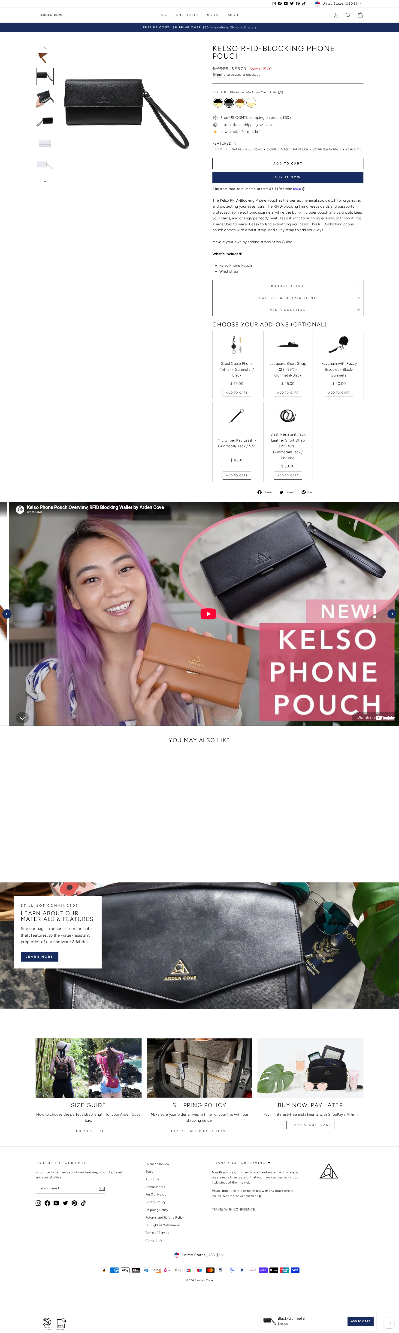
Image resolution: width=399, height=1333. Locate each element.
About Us (152, 1179)
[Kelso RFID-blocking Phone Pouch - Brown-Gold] (78, 855)
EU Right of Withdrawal (162, 1225)
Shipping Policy (156, 1210)
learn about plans (310, 1125)
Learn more (40, 956)
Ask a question (288, 309)
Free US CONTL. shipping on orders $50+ (256, 117)
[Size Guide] (89, 1068)
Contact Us (153, 1240)
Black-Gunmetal (229, 102)
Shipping (219, 74)
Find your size (89, 1131)
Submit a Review (157, 1164)
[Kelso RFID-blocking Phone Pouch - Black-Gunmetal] (71, 855)
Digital (213, 15)
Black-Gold (218, 102)
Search (150, 1171)
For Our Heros (155, 1194)
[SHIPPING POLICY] (200, 1068)
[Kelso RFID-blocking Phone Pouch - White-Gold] (84, 855)
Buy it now (288, 177)
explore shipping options (199, 1131)
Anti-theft (187, 15)
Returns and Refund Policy (164, 1217)
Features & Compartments (288, 298)
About (234, 15)
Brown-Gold (240, 102)
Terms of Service (157, 1232)
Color (244, 92)
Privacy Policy (155, 1202)
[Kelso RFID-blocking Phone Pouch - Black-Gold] (65, 855)
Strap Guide (282, 242)
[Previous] (7, 614)
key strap (286, 230)
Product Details (288, 286)
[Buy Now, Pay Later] (310, 1068)
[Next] (392, 614)
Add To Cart (237, 392)
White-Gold (251, 102)
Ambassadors (155, 1187)
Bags (163, 15)
